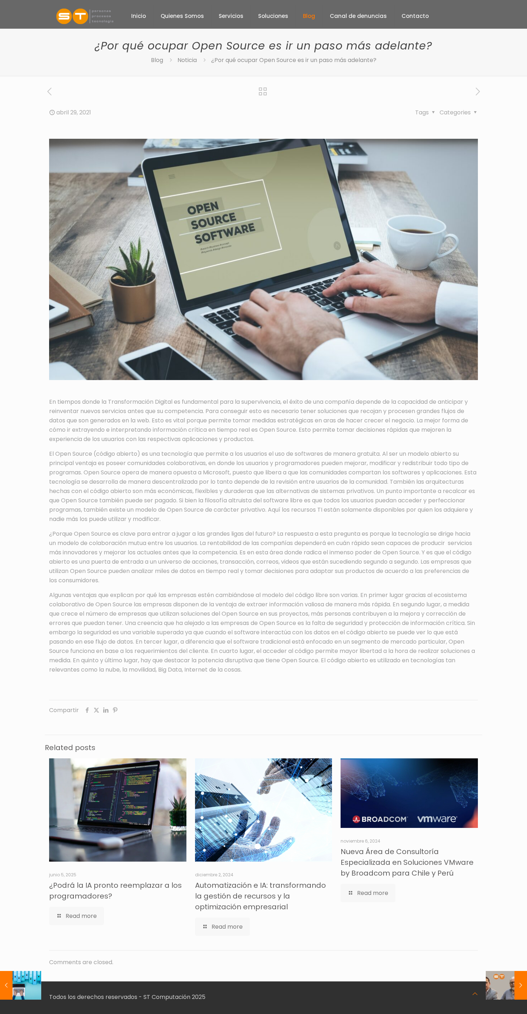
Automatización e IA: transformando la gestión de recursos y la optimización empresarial (260, 896)
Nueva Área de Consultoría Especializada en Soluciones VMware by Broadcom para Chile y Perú (407, 862)
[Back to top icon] (475, 994)
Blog (157, 60)
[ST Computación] (84, 16)
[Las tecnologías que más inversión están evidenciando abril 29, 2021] (20, 985)
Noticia (187, 60)
